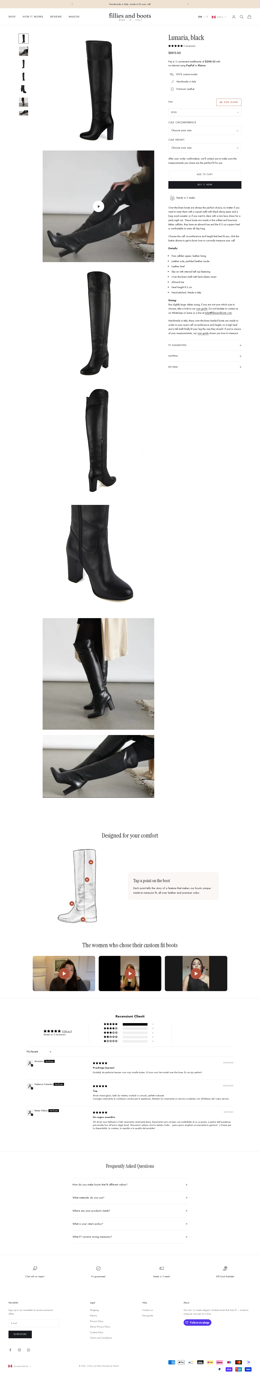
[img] (100, 1063)
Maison (74, 17)
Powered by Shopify (110, 1365)
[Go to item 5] (23, 89)
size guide (201, 309)
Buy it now (205, 184)
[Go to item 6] (23, 102)
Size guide (231, 102)
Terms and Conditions (101, 1338)
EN (200, 17)
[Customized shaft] (91, 862)
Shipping (94, 1310)
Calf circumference (182, 122)
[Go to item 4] (23, 77)
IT (207, 17)
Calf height (176, 140)
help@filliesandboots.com (218, 313)
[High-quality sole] (83, 919)
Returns (93, 1315)
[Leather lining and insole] (71, 903)
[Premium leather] (87, 879)
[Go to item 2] (23, 51)
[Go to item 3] (23, 64)
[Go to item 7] (23, 113)
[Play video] (64, 973)
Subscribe (20, 1334)
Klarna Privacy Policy (100, 1326)
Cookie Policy (96, 1332)
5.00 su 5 (67, 1031)
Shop (12, 17)
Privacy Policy (96, 1321)
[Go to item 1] (23, 39)
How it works (33, 17)
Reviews (56, 17)
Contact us (147, 1310)
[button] (175, 46)
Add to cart (205, 174)
